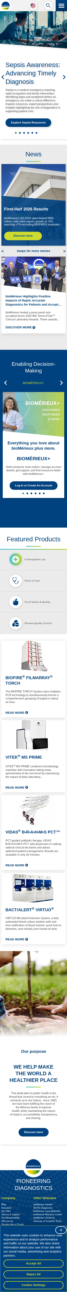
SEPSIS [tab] (31, 493)
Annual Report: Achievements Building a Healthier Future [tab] (32, 133)
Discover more (23, 235)
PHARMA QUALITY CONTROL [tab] (40, 493)
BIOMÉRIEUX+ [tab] (33, 383)
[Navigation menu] (61, 5)
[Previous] (2, 77)
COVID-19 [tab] (44, 493)
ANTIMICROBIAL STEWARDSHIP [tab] (27, 493)
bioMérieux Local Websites (47, 1211)
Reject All (33, 1274)
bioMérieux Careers (43, 1204)
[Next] (64, 77)
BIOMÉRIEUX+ (33, 458)
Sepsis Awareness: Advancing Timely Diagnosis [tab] (16, 133)
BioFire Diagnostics (43, 1208)
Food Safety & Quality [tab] (37, 602)
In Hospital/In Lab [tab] (35, 559)
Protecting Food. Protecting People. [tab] (28, 133)
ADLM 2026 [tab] (24, 133)
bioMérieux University (44, 1217)
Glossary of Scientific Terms (48, 1221)
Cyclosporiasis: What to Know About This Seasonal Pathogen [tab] (20, 133)
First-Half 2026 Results (26, 209)
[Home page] (5, 5)
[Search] (48, 6)
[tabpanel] (33, 792)
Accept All (33, 1263)
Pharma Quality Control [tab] (38, 623)
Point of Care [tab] (32, 580)
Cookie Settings (34, 1285)
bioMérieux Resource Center (48, 1214)
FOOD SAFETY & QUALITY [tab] (35, 493)
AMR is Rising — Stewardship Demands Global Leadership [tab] (36, 133)
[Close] (61, 1230)
